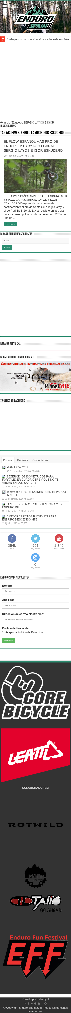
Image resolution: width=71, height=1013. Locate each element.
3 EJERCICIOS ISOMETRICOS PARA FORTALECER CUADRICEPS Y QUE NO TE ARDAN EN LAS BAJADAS (30, 479)
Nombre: (7, 585)
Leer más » (10, 224)
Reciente (22, 460)
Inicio (6, 122)
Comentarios (40, 460)
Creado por (29, 999)
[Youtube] (38, 1003)
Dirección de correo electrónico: (23, 614)
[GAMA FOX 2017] (4, 467)
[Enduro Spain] (35, 16)
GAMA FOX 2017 (17, 467)
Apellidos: (8, 599)
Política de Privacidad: (16, 628)
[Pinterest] (35, 1003)
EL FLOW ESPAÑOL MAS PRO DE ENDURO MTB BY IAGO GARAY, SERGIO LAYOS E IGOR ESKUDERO (33, 146)
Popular (8, 460)
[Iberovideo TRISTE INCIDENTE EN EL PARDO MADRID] (4, 492)
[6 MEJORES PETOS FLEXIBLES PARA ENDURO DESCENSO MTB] (3, 516)
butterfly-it (43, 999)
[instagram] (45, 1003)
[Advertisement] (35, 83)
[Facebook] (29, 1003)
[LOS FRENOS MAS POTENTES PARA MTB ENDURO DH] (3, 504)
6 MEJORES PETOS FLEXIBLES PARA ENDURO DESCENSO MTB (29, 518)
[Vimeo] (42, 1004)
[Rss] (25, 1003)
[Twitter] (31, 1003)
